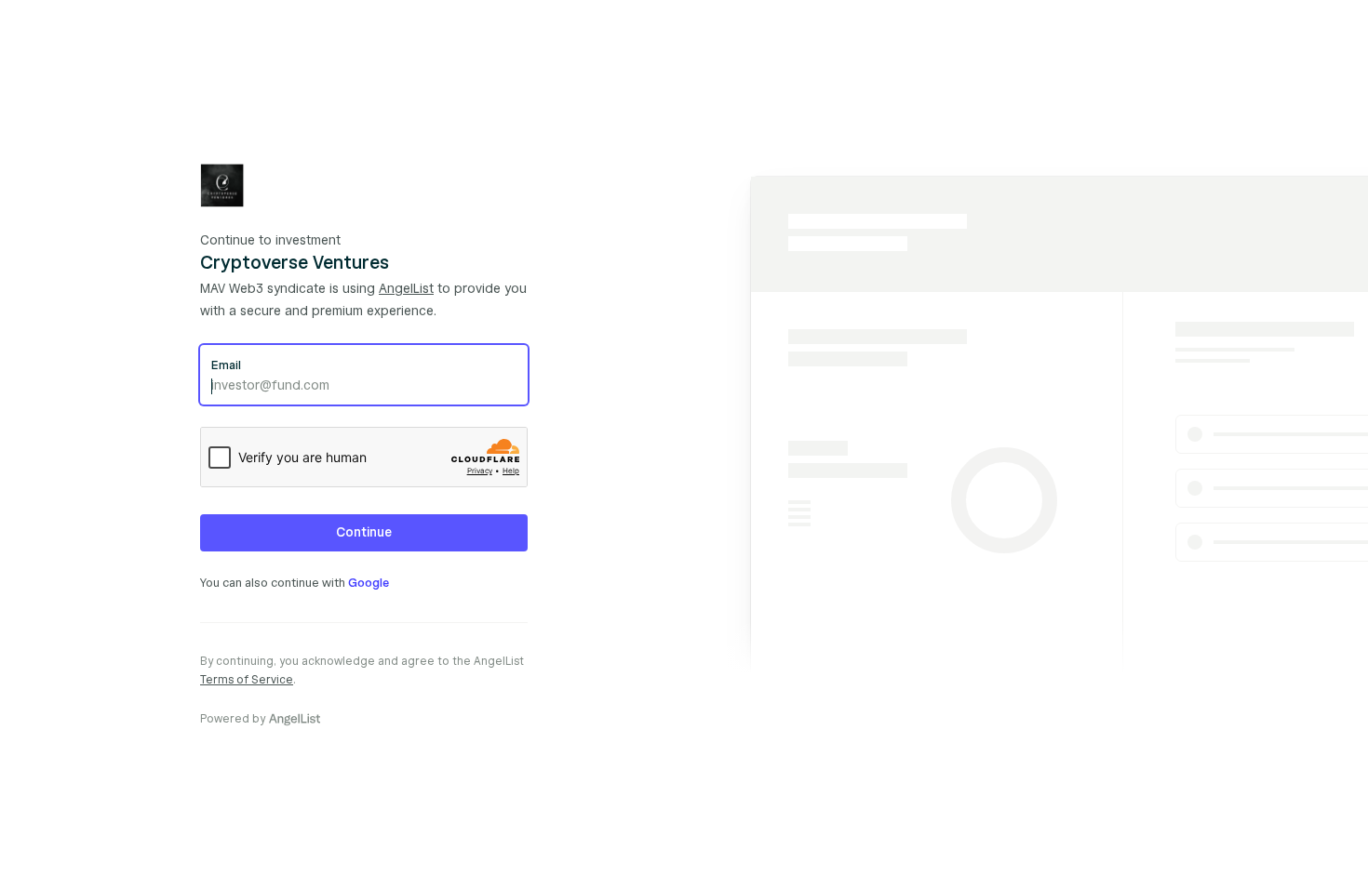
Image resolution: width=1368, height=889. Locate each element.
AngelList (406, 289)
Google (368, 583)
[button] (364, 532)
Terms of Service (246, 679)
